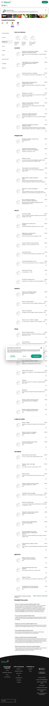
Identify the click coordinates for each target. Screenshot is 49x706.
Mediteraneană (44, 595)
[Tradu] (45, 14)
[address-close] (46, 10)
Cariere (7, 670)
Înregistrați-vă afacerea (7, 672)
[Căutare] (39, 14)
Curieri (7, 674)
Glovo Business (7, 676)
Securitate (19, 679)
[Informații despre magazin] (42, 14)
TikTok (30, 671)
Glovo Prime (18, 673)
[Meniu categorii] (2, 2)
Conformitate (42, 685)
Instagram (30, 668)
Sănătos (34, 595)
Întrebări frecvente (19, 671)
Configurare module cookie (41, 687)
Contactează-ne (19, 677)
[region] (31, 39)
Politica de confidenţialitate (41, 679)
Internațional (39, 595)
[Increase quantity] (19, 40)
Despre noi (19, 668)
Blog (19, 675)
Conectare (19, 682)
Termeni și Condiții (42, 677)
